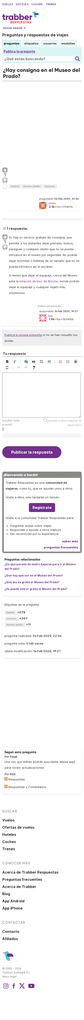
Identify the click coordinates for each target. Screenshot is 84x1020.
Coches (37, 4)
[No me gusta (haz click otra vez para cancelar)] (5, 180)
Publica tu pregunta (19, 51)
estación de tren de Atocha (38, 281)
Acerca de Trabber (19, 886)
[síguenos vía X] (22, 988)
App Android (13, 901)
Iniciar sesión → (14, 28)
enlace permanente (49, 306)
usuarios (50, 43)
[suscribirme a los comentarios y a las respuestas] (6, 786)
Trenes (51, 4)
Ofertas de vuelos (18, 827)
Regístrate (42, 507)
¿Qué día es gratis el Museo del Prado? (32, 582)
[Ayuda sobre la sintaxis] (35, 367)
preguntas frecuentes (61, 547)
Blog (6, 894)
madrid (15, 186)
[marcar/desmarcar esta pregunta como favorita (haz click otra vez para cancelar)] (5, 187)
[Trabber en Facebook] (13, 988)
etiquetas (31, 43)
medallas (68, 43)
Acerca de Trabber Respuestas (30, 872)
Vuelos (7, 4)
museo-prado (31, 186)
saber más (70, 541)
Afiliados (10, 938)
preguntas (11, 43)
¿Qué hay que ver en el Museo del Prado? (33, 575)
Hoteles (22, 4)
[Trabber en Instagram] (5, 988)
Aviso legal (9, 976)
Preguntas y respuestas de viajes (35, 35)
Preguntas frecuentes (22, 879)
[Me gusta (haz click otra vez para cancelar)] (5, 170)
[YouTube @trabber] (30, 988)
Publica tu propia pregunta (23, 335)
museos (50, 186)
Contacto (10, 931)
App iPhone (12, 908)
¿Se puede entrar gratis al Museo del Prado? (35, 589)
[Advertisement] (42, 123)
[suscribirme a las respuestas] (6, 778)
